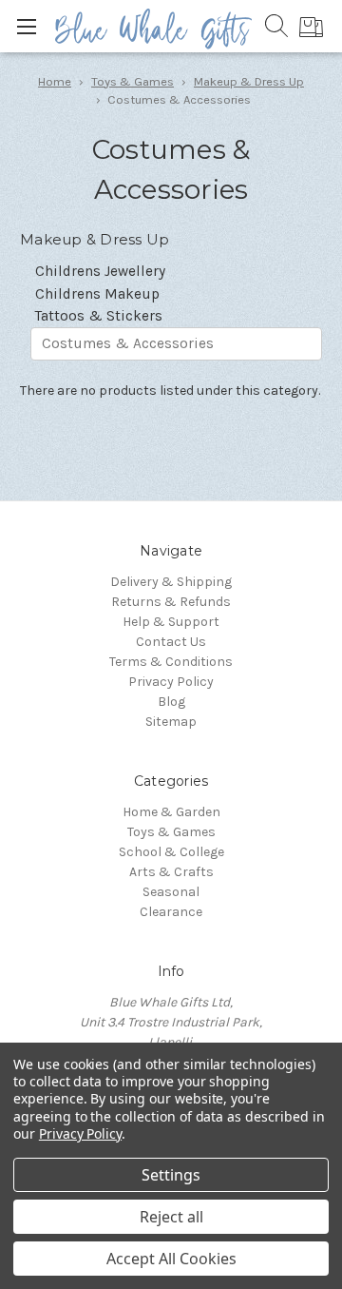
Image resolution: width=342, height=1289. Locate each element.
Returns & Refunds (171, 602)
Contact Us (171, 642)
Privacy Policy (171, 682)
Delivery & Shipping (171, 582)
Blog (171, 701)
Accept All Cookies (171, 1258)
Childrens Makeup (97, 294)
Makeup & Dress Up (249, 81)
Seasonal (171, 892)
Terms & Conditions (171, 662)
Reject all (171, 1216)
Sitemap (171, 721)
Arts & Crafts (171, 872)
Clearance (171, 912)
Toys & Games (132, 81)
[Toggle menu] (26, 26)
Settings (171, 1174)
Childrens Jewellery (100, 271)
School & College (171, 852)
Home (54, 81)
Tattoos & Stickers (98, 315)
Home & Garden (171, 812)
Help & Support (171, 622)
